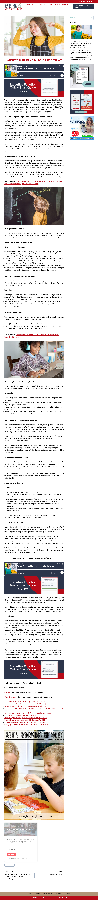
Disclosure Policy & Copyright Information (53, 893)
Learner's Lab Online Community (81, 6)
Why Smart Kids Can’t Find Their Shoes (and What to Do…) (25, 704)
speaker (90, 43)
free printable (9, 865)
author (85, 43)
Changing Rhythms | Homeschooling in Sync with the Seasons (26, 725)
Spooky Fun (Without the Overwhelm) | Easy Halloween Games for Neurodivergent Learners (18, 875)
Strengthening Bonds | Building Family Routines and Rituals (25, 706)
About (28, 5)
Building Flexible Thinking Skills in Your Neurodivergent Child (26, 722)
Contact (65, 5)
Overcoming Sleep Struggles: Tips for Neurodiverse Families (25, 718)
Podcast (40, 5)
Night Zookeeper (10, 697)
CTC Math (7, 692)
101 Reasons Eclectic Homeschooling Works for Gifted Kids (25, 702)
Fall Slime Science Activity (55, 873)
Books (46, 5)
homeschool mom (77, 45)
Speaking (53, 5)
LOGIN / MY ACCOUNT (86, 1)
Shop (59, 5)
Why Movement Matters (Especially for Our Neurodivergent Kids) (27, 713)
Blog (33, 5)
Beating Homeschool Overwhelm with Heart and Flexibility (25, 720)
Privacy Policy (36, 893)
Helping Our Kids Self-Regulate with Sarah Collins (22, 715)
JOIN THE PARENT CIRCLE (47, 8)
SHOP (78, 1)
